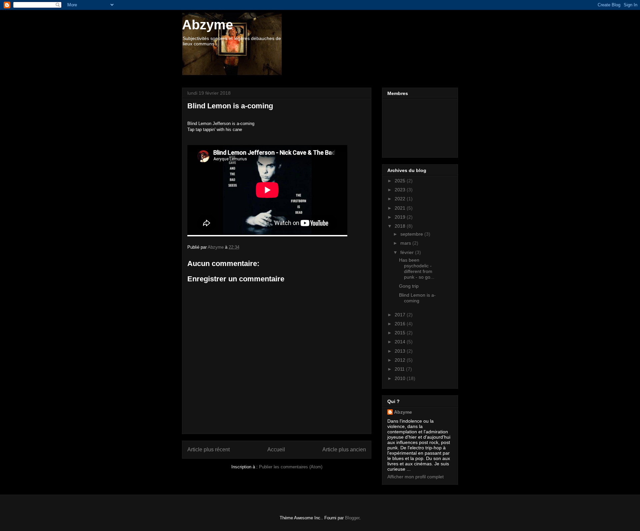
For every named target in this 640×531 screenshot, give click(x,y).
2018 (401, 226)
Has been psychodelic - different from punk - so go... (416, 268)
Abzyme (207, 24)
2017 (401, 314)
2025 (401, 180)
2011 (400, 369)
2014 (401, 341)
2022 (401, 198)
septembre (412, 234)
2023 (401, 189)
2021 (401, 208)
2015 (401, 332)
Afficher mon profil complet (415, 476)
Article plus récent (208, 449)
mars (406, 243)
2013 (401, 351)
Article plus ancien (344, 449)
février (407, 252)
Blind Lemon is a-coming (417, 297)
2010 (401, 378)
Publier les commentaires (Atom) (290, 466)
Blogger (352, 517)
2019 (401, 217)
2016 (401, 323)
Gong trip (409, 286)
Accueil (276, 449)
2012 (401, 360)
